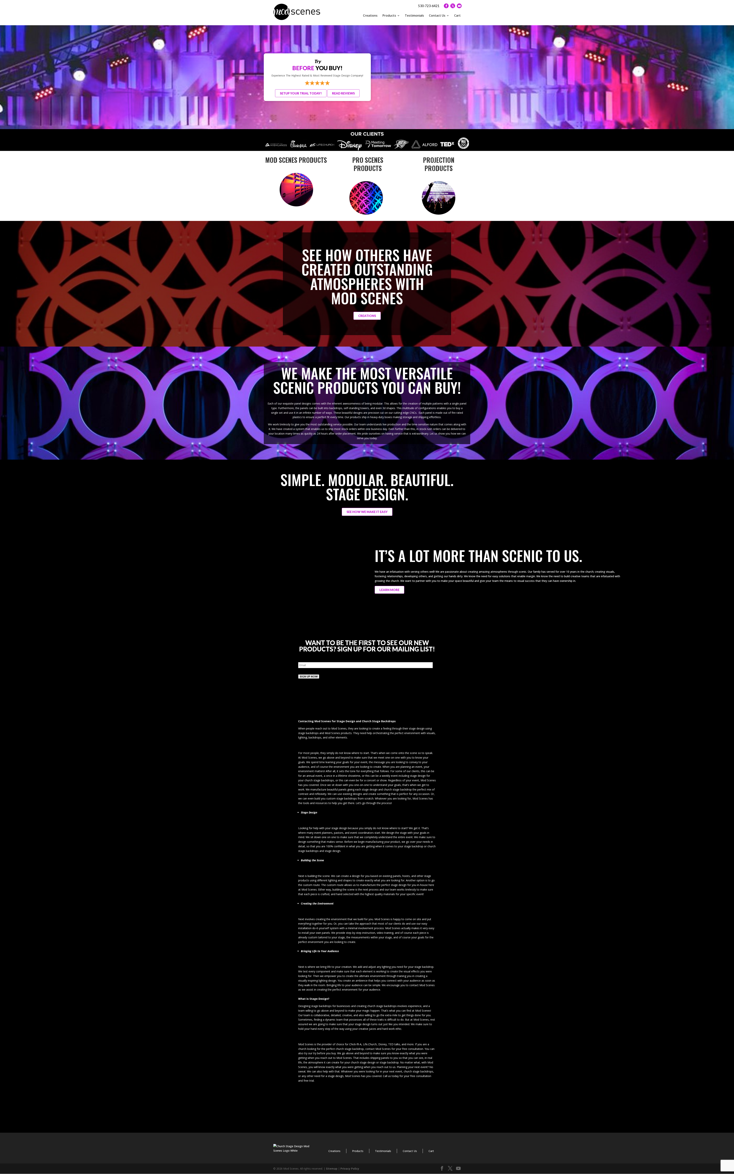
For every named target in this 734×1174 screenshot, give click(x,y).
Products (389, 15)
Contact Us (437, 15)
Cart (457, 15)
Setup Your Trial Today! (301, 93)
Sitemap (331, 1168)
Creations (370, 15)
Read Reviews (343, 93)
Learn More (389, 590)
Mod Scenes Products (296, 160)
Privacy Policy (349, 1168)
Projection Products (438, 164)
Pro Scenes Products (367, 164)
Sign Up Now (309, 676)
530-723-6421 (428, 6)
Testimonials (414, 15)
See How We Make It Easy (367, 512)
